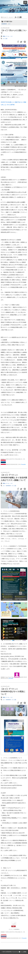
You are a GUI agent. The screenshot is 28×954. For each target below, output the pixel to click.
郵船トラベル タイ (8, 36)
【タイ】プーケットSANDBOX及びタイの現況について (13, 691)
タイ (9, 23)
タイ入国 (18, 17)
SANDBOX (4, 23)
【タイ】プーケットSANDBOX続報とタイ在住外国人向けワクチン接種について (14, 477)
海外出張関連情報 (14, 5)
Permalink (23, 464)
